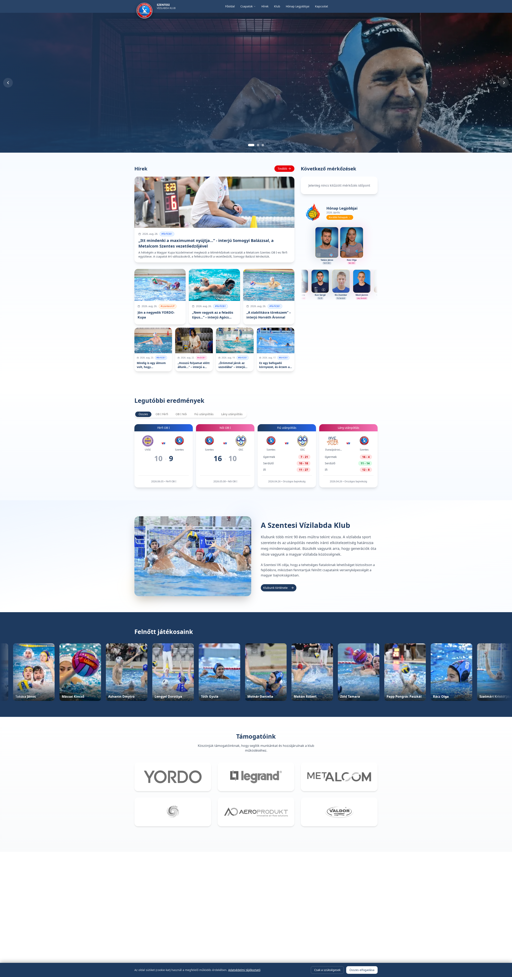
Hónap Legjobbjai (297, 6)
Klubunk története (275, 588)
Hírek (264, 6)
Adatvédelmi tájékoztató (244, 970)
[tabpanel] (256, 456)
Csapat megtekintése (26, 130)
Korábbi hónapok (338, 217)
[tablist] (190, 414)
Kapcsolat (321, 6)
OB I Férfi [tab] (162, 414)
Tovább (282, 168)
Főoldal (230, 6)
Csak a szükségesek (327, 970)
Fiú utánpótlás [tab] (204, 414)
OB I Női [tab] (181, 414)
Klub (277, 6)
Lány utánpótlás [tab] (232, 414)
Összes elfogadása (361, 970)
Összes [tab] (143, 414)
